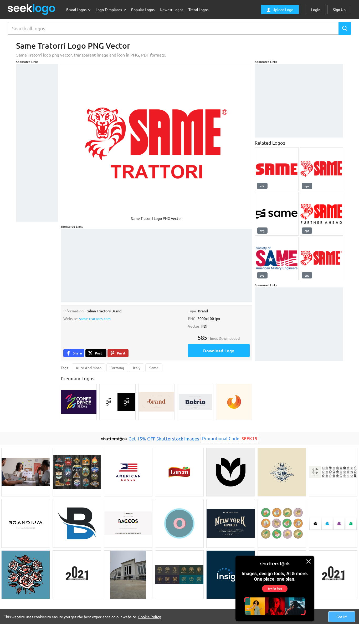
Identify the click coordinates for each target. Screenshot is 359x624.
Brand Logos (76, 9)
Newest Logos (171, 9)
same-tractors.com (95, 318)
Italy (136, 367)
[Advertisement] (37, 143)
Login (315, 9)
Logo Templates (109, 9)
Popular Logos (143, 9)
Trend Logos (198, 9)
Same (153, 367)
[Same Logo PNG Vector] (321, 169)
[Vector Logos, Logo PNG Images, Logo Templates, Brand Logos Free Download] (32, 9)
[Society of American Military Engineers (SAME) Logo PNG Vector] (277, 258)
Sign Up (339, 9)
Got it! (341, 616)
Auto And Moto (88, 367)
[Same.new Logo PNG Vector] (277, 214)
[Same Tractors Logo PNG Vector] (277, 169)
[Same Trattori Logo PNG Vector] (321, 258)
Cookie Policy (149, 616)
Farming (117, 367)
